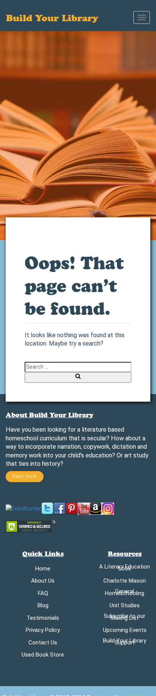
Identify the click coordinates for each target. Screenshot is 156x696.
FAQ (43, 594)
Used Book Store (43, 656)
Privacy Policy (43, 631)
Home (42, 570)
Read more (24, 476)
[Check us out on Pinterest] (72, 508)
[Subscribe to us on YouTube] (84, 508)
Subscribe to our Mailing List (124, 618)
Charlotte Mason (124, 582)
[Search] (78, 377)
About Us (43, 582)
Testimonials (43, 619)
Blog (42, 607)
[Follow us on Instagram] (108, 508)
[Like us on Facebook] (59, 508)
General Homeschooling (124, 594)
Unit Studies (124, 607)
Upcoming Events (125, 631)
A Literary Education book (124, 569)
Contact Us (42, 644)
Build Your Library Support (124, 643)
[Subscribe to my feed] (23, 508)
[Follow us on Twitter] (47, 508)
